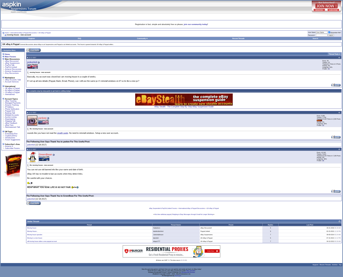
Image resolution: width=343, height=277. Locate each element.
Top (340, 264)
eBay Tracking (10, 101)
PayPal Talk (9, 65)
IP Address (9, 107)
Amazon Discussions (13, 69)
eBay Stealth (190, 271)
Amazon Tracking (12, 105)
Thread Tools (334, 54)
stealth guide (62, 133)
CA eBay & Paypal (12, 92)
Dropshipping (10, 119)
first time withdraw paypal (163, 214)
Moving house (31, 228)
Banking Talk (10, 113)
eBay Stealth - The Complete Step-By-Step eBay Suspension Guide (184, 107)
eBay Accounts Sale (13, 80)
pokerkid (32, 62)
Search (315, 38)
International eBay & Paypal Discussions (24, 33)
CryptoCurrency (11, 136)
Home (7, 33)
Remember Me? (336, 32)
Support (315, 264)
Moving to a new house (34, 238)
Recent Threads (238, 38)
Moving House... (32, 231)
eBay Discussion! (12, 61)
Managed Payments (13, 103)
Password (311, 35)
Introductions (10, 138)
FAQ (79, 38)
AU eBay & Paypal (12, 90)
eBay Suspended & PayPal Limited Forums (163, 208)
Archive (335, 264)
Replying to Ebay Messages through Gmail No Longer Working (192, 214)
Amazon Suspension (13, 71)
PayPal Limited (11, 67)
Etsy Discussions (12, 73)
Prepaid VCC (10, 111)
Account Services (12, 82)
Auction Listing (10, 117)
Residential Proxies (188, 272)
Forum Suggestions (12, 140)
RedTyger (178, 275)
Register (31, 38)
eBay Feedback (11, 123)
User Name (312, 32)
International (10, 94)
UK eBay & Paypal (45, 33)
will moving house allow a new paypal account (42, 241)
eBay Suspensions (12, 63)
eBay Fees (9, 125)
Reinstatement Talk (12, 127)
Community (141, 38)
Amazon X (9, 146)
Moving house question (34, 234)
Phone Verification (12, 109)
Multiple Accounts (12, 115)
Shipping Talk (10, 121)
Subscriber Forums (12, 148)
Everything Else (11, 134)
